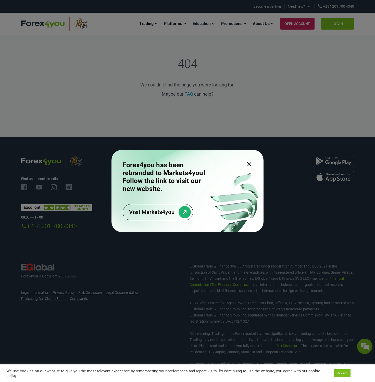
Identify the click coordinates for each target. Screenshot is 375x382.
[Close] (249, 164)
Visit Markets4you (151, 212)
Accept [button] (342, 373)
